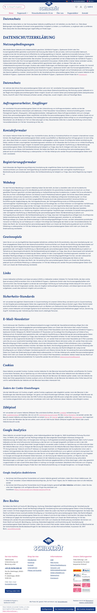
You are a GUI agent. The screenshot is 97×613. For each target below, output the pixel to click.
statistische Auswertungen (48, 415)
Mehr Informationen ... (10, 611)
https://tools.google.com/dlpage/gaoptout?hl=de (32, 489)
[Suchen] (5, 7)
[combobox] (16, 7)
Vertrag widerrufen (13, 591)
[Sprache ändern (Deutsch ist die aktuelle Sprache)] (67, 1)
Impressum (83, 74)
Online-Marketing (69, 415)
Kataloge (31, 562)
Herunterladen (77, 417)
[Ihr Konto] (81, 7)
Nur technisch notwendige (64, 609)
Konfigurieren (47, 609)
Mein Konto (54, 562)
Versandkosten (62, 602)
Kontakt (30, 565)
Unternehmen (32, 568)
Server (47, 417)
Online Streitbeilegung (58, 565)
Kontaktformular (11, 584)
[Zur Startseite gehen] (49, 7)
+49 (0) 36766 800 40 (79, 1)
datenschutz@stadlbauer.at (70, 357)
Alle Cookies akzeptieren (85, 609)
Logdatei (63, 413)
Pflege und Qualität (34, 570)
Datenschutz (54, 575)
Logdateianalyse (12, 415)
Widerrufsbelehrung (57, 573)
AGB (51, 560)
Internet (55, 417)
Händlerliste (32, 560)
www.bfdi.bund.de (13, 529)
